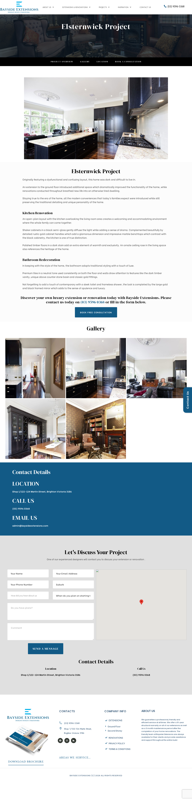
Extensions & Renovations (75, 7)
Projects (103, 7)
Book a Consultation (128, 61)
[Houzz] (73, 740)
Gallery (85, 61)
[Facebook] (60, 740)
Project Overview (62, 61)
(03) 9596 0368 (176, 6)
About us (47, 7)
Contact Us (145, 7)
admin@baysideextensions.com (30, 525)
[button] (96, 312)
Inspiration (123, 7)
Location (102, 61)
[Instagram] (66, 740)
